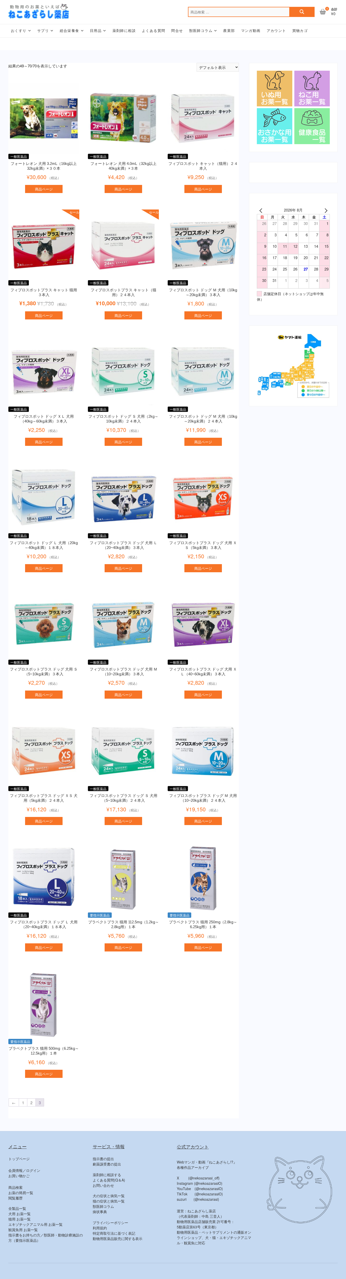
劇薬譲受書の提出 (107, 1164)
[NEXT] (325, 210)
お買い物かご (19, 1175)
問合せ (177, 31)
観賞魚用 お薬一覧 (23, 1229)
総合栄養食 (69, 31)
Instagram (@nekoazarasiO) (199, 1183)
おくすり (19, 31)
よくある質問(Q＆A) (109, 1179)
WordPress (329, 1271)
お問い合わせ (103, 1185)
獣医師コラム (201, 31)
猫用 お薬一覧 (19, 1218)
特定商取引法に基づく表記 (114, 1233)
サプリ (43, 31)
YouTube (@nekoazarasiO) (200, 1188)
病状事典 (100, 1211)
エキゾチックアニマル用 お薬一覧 (35, 1224)
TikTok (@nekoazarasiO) (200, 1193)
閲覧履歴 (15, 1197)
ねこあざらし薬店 (249, 1271)
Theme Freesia (296, 1271)
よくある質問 (153, 31)
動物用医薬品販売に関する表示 (117, 1238)
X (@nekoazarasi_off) (198, 1177)
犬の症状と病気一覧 (109, 1195)
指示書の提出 (103, 1158)
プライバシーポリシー (110, 1222)
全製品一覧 (17, 1208)
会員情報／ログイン (24, 1170)
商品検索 (15, 1187)
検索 (302, 12)
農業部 (229, 31)
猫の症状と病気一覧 (109, 1201)
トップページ (19, 1158)
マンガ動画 (251, 31)
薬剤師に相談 (124, 31)
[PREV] (261, 210)
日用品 (96, 31)
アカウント (276, 31)
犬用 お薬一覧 (19, 1213)
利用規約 (100, 1227)
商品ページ (44, 189)
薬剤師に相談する (107, 1174)
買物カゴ (300, 31)
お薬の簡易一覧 (20, 1192)
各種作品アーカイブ (193, 1167)
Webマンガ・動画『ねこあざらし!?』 (207, 1162)
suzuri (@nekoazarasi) (198, 1199)
